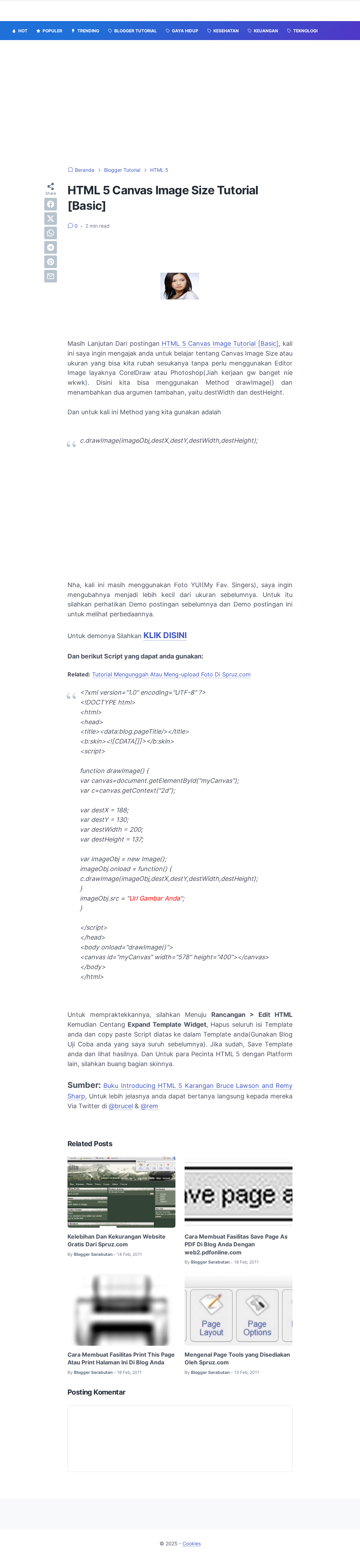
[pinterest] (50, 261)
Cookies (191, 1543)
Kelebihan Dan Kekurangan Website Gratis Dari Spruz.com (117, 1240)
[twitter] (50, 218)
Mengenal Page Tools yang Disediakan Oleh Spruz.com (237, 1358)
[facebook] (50, 204)
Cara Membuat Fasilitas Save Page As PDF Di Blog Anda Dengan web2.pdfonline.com (236, 1244)
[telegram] (50, 247)
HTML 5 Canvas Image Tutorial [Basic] (220, 343)
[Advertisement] (180, 103)
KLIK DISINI (165, 635)
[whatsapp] (50, 233)
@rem (149, 1106)
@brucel (121, 1106)
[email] (50, 276)
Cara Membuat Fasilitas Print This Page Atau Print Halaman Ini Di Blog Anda (121, 1358)
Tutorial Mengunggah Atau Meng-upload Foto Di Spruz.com (171, 674)
